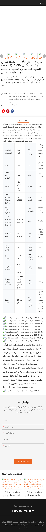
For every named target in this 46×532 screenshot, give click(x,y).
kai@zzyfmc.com (23, 511)
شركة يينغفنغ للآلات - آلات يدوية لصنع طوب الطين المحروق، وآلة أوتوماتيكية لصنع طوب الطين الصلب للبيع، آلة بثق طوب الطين (11, 494)
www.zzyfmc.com (25, 525)
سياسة (26, 528)
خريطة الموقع (39, 525)
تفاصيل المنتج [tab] (23, 120)
